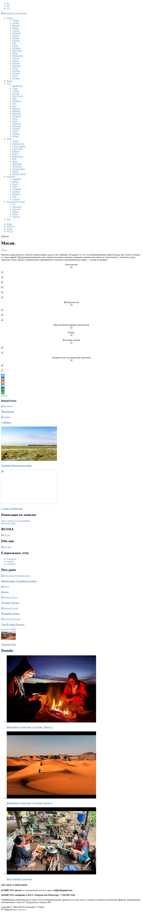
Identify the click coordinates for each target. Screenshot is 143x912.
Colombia (16, 189)
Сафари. (6, 422)
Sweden (15, 78)
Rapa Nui (16, 209)
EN (8, 8)
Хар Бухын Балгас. (13, 624)
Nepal (15, 118)
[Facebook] (71, 375)
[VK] (71, 379)
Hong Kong (17, 96)
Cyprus (15, 91)
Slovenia (16, 73)
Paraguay (16, 194)
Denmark (16, 33)
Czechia (15, 30)
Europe (10, 18)
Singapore (16, 123)
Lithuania (16, 48)
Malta (14, 53)
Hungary (16, 40)
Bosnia (15, 28)
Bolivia (15, 181)
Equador (16, 191)
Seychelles (17, 166)
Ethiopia (16, 151)
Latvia (15, 45)
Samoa (15, 211)
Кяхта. (5, 592)
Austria (15, 23)
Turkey (15, 131)
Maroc (15, 161)
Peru (14, 196)
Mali (14, 159)
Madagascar (17, 156)
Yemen (15, 136)
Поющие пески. (10, 613)
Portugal (16, 63)
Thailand (16, 128)
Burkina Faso (18, 144)
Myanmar (16, 116)
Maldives (16, 111)
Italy (14, 43)
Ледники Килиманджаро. (16, 465)
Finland (15, 38)
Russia (10, 81)
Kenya (15, 154)
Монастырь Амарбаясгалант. (19, 581)
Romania (16, 66)
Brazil (15, 184)
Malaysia (16, 108)
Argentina (16, 179)
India (14, 98)
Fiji (13, 204)
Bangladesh (17, 86)
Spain (14, 76)
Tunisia (15, 171)
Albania (15, 20)
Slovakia (16, 71)
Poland (15, 61)
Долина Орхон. (10, 602)
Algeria (15, 141)
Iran (14, 103)
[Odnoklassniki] (71, 382)
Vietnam (16, 134)
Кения (4, 395)
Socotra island (18, 169)
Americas (11, 176)
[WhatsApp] (71, 392)
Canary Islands (18, 146)
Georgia (15, 93)
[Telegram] (71, 385)
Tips (8, 219)
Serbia (15, 68)
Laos (14, 106)
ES (8, 6)
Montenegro (17, 56)
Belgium (16, 25)
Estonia (15, 35)
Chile (14, 186)
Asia (9, 83)
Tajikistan (16, 126)
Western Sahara (19, 174)
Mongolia (16, 113)
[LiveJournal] (71, 389)
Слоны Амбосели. (12, 508)
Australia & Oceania (16, 201)
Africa (9, 139)
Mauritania (17, 164)
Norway (16, 58)
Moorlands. (7, 411)
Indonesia (16, 101)
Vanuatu (16, 217)
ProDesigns (21, 909)
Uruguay (16, 199)
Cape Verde (17, 149)
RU (8, 3)
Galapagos (17, 206)
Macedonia (17, 50)
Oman (15, 121)
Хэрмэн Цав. (8, 644)
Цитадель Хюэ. (8, 523)
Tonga (15, 214)
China (15, 88)
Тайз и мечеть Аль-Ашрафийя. (15, 521)
